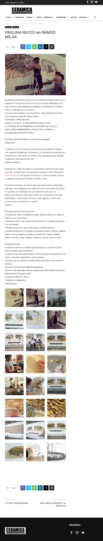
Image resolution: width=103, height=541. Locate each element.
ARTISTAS (74, 17)
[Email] (45, 46)
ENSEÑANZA (48, 17)
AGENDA (29, 17)
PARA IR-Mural (11, 175)
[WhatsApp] (34, 46)
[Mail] (96, 2)
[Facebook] (87, 2)
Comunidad (19, 17)
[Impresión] (51, 46)
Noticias (14, 23)
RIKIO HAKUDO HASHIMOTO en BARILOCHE (53, 504)
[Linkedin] (40, 46)
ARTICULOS (83, 17)
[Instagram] (92, 2)
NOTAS (39, 17)
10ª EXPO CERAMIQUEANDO (16, 503)
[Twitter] (28, 46)
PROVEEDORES (61, 17)
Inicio (8, 17)
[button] (95, 17)
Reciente (15, 27)
